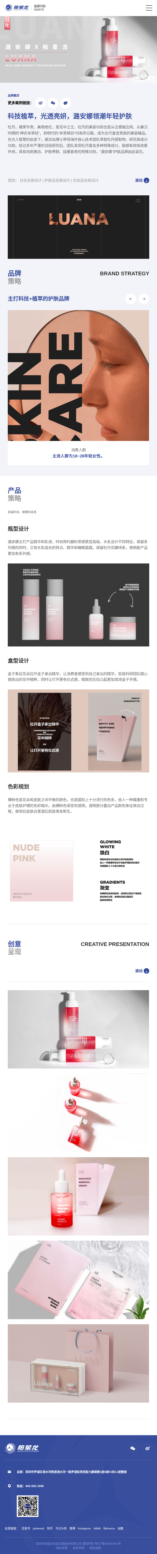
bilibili (97, 1528)
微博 (72, 1528)
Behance (109, 1528)
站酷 (120, 1528)
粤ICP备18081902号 (108, 1543)
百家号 (26, 1528)
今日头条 (61, 1528)
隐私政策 (61, 1548)
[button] (130, 299)
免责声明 (78, 1548)
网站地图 (95, 1548)
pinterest (38, 1528)
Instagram (84, 1528)
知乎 (50, 1528)
